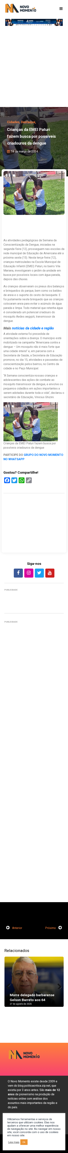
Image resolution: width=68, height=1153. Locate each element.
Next (58, 985)
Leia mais (13, 1142)
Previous (9, 985)
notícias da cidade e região (33, 328)
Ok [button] (23, 1142)
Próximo (51, 928)
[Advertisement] (34, 68)
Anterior (16, 928)
